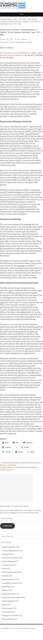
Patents (5, 590)
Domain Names (8, 561)
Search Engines (8, 601)
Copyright (6, 554)
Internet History (8, 579)
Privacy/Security (8, 594)
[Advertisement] (16, 488)
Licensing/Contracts (7, 42)
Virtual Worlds (8, 619)
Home (9, 19)
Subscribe (7, 526)
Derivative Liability (9, 558)
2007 (16, 19)
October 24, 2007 (6, 39)
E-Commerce (7, 565)
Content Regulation (10, 551)
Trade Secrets (7, 608)
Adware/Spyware (9, 547)
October (22, 19)
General (5, 576)
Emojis (4, 569)
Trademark (6, 612)
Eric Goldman (22, 39)
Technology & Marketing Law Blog (23, 628)
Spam (4, 605)
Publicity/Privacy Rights (23, 42)
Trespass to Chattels (10, 615)
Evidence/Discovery (10, 572)
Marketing (6, 587)
